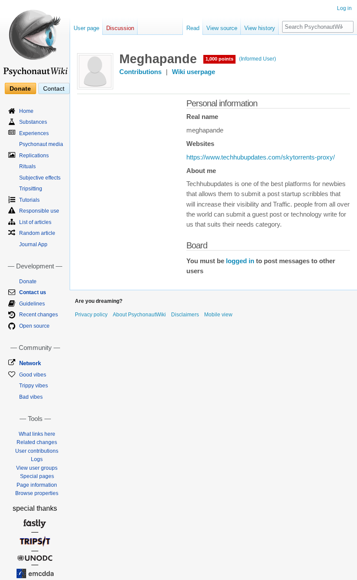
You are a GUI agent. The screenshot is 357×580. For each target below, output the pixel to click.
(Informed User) (257, 59)
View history (259, 28)
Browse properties (36, 493)
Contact (53, 88)
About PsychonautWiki (139, 315)
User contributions (36, 451)
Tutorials (29, 200)
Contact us (32, 292)
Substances (33, 122)
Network (30, 363)
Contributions (140, 71)
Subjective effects (40, 178)
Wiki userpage (193, 71)
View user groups (36, 468)
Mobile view (218, 315)
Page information (37, 485)
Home (26, 111)
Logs (37, 459)
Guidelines (32, 304)
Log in (344, 8)
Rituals (27, 166)
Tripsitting (30, 189)
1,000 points (219, 58)
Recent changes (38, 315)
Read (192, 28)
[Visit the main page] (35, 39)
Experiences (34, 133)
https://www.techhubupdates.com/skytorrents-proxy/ (260, 157)
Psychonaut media (41, 144)
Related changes (37, 442)
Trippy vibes (33, 386)
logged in (240, 261)
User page (86, 28)
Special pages (37, 476)
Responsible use (39, 211)
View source (221, 28)
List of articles (35, 222)
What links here (37, 434)
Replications (34, 156)
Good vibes (32, 375)
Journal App (33, 244)
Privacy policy (91, 315)
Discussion (120, 28)
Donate (20, 88)
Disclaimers (185, 315)
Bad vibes (31, 397)
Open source (34, 326)
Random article (37, 233)
